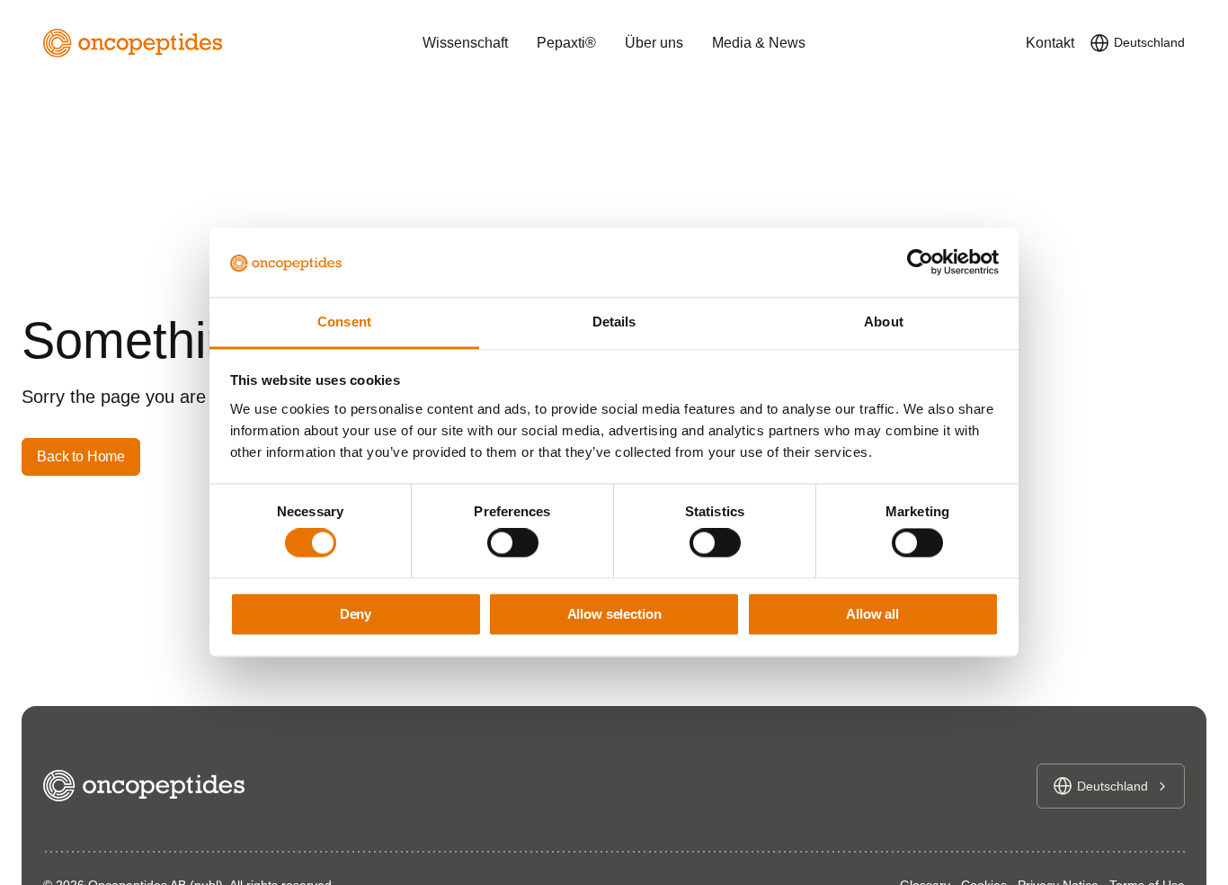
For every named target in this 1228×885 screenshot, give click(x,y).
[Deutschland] (1099, 43)
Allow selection (614, 613)
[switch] (512, 543)
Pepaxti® (566, 42)
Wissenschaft (465, 42)
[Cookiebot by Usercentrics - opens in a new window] (920, 262)
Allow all (872, 613)
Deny (355, 613)
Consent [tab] (344, 321)
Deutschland (1149, 42)
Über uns (654, 42)
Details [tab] (614, 321)
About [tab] (883, 321)
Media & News (758, 42)
